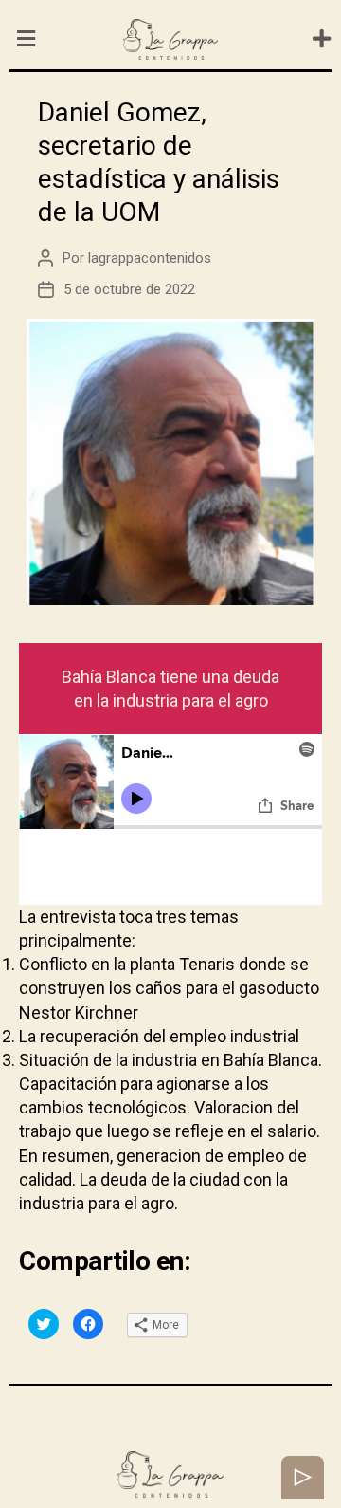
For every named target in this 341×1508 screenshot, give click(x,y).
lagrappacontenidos (149, 258)
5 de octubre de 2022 (129, 289)
